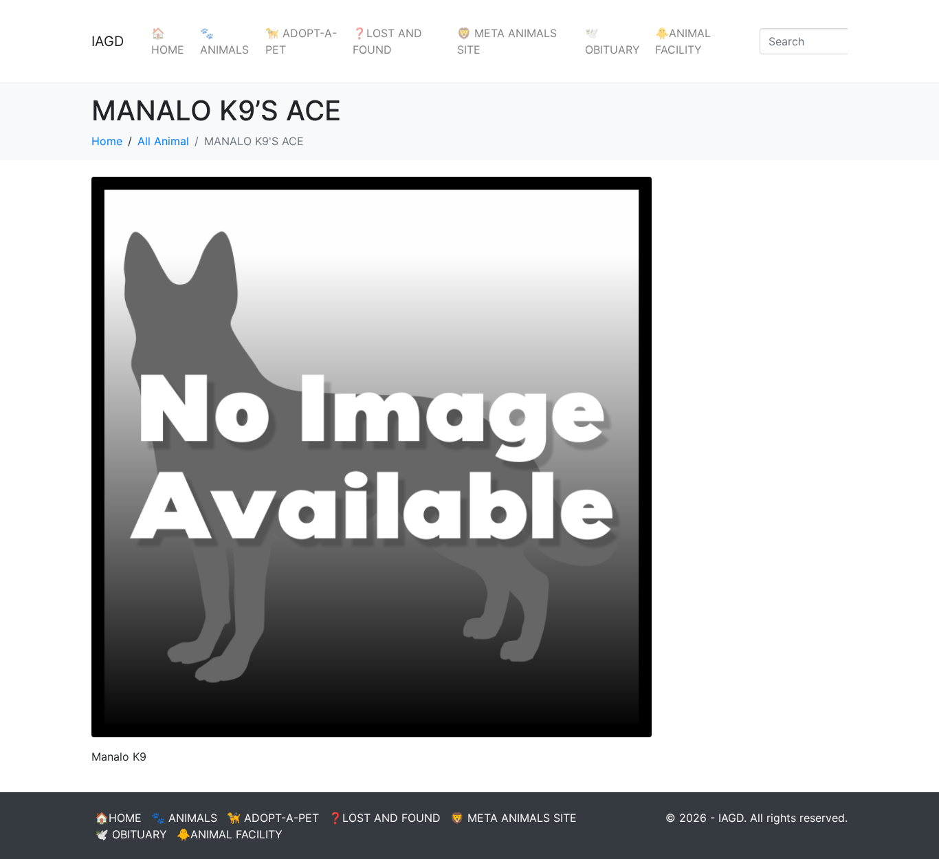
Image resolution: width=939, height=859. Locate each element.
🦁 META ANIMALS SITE (507, 41)
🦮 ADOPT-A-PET (301, 41)
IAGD (107, 41)
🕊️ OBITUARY (612, 41)
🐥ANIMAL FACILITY (683, 41)
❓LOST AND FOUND (387, 41)
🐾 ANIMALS (224, 41)
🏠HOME (167, 41)
